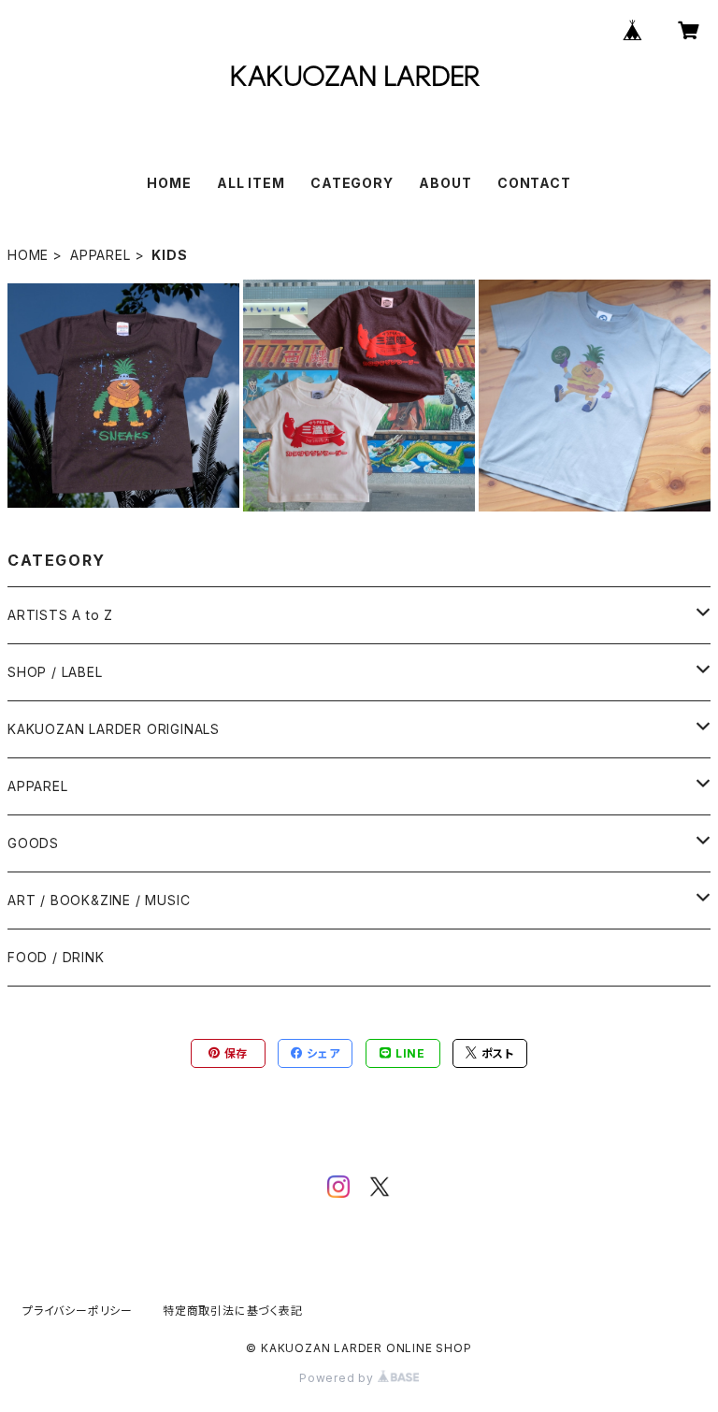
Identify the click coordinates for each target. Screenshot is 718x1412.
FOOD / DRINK (56, 957)
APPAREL (100, 255)
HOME (169, 183)
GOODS (33, 843)
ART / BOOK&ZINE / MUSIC (98, 900)
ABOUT (445, 183)
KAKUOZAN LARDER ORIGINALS (113, 729)
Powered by (338, 1378)
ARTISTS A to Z (60, 615)
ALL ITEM (250, 183)
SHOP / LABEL (55, 672)
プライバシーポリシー (77, 1311)
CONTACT (534, 183)
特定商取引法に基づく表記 (233, 1311)
